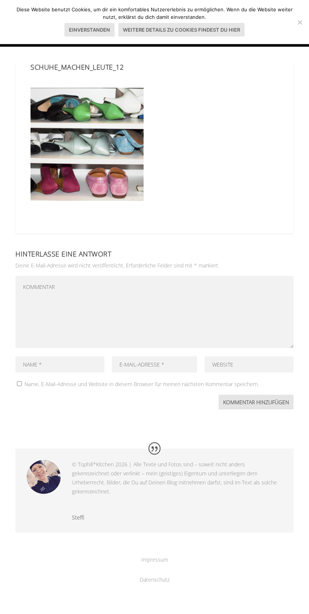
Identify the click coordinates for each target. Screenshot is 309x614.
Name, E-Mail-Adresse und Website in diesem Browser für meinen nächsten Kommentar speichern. (141, 384)
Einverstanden (89, 30)
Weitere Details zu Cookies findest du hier (181, 30)
